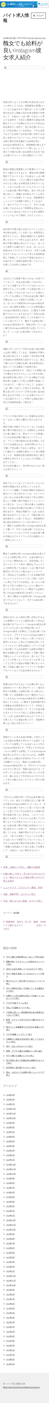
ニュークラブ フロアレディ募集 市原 (22, 887)
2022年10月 (11, 1285)
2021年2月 (10, 1350)
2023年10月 (11, 1229)
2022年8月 (10, 1294)
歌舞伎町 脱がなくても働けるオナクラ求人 (13, 925)
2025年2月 (10, 1155)
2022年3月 (10, 1317)
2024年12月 (11, 1164)
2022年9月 (10, 1290)
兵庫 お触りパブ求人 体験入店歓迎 (21, 867)
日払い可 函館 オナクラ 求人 (18, 1007)
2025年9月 (10, 1123)
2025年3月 (10, 1150)
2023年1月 (10, 1271)
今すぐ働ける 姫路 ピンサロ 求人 (20, 1056)
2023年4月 (10, 1257)
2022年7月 (10, 1299)
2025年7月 (10, 1132)
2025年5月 (10, 1141)
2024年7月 (10, 1187)
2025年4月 (10, 1146)
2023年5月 (10, 1253)
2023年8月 (10, 1239)
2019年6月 (10, 1359)
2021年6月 (10, 1331)
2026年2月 (10, 1099)
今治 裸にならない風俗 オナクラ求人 (22, 900)
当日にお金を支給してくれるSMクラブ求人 (24, 969)
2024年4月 (10, 1201)
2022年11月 (11, 1280)
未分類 (16, 913)
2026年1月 (10, 1104)
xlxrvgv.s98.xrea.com (37, 38)
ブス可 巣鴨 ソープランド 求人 (19, 1034)
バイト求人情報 (16, 17)
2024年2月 (10, 1211)
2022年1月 (10, 1327)
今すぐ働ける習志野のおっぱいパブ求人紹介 (25, 957)
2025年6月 (10, 1136)
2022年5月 (10, 1308)
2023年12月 (11, 1220)
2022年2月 (10, 1322)
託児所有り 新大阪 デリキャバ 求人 (21, 1067)
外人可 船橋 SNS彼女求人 (35, 923)
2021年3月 (10, 1345)
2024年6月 (10, 1192)
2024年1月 (10, 1215)
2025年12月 (11, 1109)
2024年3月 (10, 1206)
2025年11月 (11, 1113)
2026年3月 (10, 1095)
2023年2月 (10, 1266)
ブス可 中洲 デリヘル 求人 (17, 1003)
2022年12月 (11, 1276)
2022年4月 (10, 1313)
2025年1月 (10, 1160)
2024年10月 (11, 1174)
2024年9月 (10, 1178)
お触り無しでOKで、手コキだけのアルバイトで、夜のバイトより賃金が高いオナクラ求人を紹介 (24, 877)
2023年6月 (10, 1248)
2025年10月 (11, 1118)
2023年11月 (11, 1225)
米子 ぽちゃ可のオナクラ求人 (19, 1046)
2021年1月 (10, 1355)
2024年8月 (10, 1183)
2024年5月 (10, 1197)
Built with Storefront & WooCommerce (21, 1387)
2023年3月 (10, 1262)
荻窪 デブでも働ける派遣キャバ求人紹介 (24, 1051)
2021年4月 (10, 1341)
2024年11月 (11, 1169)
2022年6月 (10, 1304)
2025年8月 (10, 1127)
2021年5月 (10, 1336)
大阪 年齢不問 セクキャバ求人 (19, 894)
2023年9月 (10, 1234)
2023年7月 (10, 1243)
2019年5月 (10, 1364)
